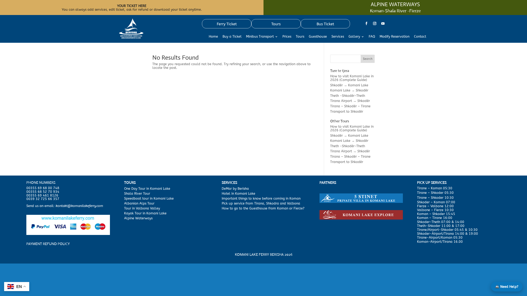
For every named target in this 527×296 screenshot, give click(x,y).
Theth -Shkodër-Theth (347, 96)
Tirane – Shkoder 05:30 (435, 193)
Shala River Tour (137, 193)
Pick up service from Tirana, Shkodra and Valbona (261, 203)
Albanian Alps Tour (139, 203)
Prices (286, 36)
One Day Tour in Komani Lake (147, 189)
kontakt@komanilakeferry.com (79, 206)
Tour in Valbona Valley (142, 208)
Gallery (354, 36)
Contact (420, 36)
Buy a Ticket (232, 36)
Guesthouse (318, 36)
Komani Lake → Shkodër (349, 90)
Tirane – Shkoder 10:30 (435, 198)
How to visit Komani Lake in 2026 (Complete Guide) (352, 78)
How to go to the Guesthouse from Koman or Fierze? (263, 208)
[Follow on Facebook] (366, 23)
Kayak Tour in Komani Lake (145, 213)
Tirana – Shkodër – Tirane (350, 106)
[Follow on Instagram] (374, 23)
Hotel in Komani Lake (238, 193)
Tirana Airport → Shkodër (350, 101)
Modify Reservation (394, 36)
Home (213, 36)
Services (337, 36)
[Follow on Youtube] (383, 23)
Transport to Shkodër (346, 111)
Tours (300, 36)
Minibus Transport (260, 36)
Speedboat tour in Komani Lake (149, 198)
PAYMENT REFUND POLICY (48, 244)
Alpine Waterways (138, 218)
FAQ (372, 36)
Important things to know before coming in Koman (261, 198)
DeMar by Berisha (235, 189)
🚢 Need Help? (506, 287)
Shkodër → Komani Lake (349, 85)
